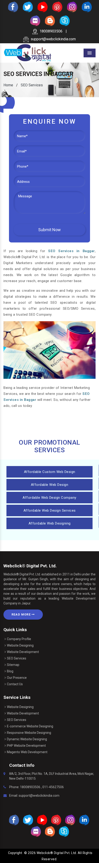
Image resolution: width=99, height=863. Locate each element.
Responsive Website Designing (29, 733)
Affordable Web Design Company (49, 498)
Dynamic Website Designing (27, 739)
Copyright (15, 853)
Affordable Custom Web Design (49, 472)
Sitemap (13, 665)
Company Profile (19, 639)
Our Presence (17, 677)
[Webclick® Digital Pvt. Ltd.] (27, 52)
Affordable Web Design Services (49, 510)
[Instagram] (71, 6)
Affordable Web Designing (50, 523)
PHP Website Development (26, 745)
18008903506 (51, 31)
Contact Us (15, 684)
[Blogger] (49, 20)
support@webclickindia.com (53, 39)
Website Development (23, 652)
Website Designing (20, 645)
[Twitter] (27, 6)
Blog (10, 671)
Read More (22, 614)
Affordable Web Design (49, 485)
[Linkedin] (86, 6)
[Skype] (64, 20)
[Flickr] (35, 20)
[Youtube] (42, 6)
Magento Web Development (27, 752)
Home (8, 85)
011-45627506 (53, 787)
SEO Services (16, 658)
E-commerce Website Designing (30, 726)
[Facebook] (12, 6)
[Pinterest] (57, 6)
